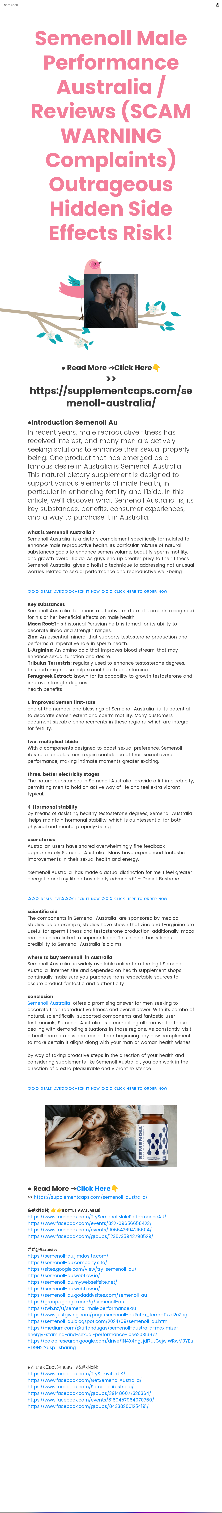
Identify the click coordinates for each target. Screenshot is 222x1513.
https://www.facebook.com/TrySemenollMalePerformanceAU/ (97, 1217)
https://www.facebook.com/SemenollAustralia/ (81, 1387)
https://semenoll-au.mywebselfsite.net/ (72, 1282)
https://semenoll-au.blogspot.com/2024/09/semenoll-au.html (98, 1321)
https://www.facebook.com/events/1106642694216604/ (90, 1230)
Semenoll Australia (49, 1003)
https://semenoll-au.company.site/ (67, 1262)
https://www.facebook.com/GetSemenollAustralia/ (85, 1380)
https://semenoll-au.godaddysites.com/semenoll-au (87, 1295)
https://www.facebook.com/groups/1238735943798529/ (90, 1236)
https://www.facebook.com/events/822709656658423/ (90, 1223)
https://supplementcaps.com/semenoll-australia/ (91, 1197)
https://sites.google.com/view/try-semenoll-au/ (82, 1269)
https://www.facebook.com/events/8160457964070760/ (91, 1400)
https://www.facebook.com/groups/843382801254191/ (88, 1406)
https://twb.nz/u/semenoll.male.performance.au (82, 1308)
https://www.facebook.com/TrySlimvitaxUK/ (76, 1374)
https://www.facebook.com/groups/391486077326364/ (89, 1393)
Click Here (93, 1188)
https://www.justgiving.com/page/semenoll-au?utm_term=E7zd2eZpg (107, 1315)
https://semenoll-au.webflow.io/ (64, 1275)
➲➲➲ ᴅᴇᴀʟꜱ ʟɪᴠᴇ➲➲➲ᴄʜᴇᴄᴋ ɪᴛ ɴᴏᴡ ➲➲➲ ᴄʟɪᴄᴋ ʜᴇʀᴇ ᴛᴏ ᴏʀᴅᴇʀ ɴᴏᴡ (97, 591)
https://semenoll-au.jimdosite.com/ (68, 1256)
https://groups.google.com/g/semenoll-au (76, 1302)
